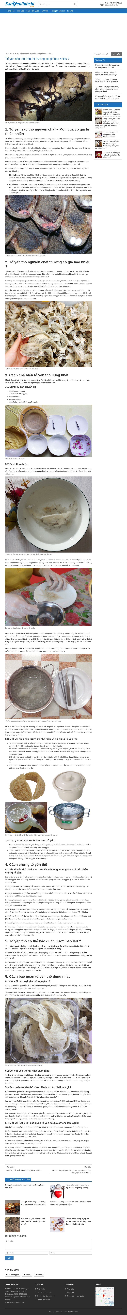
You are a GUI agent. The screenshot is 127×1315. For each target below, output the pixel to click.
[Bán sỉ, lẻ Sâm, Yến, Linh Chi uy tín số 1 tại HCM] (19, 4)
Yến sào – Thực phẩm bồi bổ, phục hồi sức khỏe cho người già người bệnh (70, 1203)
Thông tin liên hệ (43, 1299)
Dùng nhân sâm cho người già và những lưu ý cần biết (25, 1186)
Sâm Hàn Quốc (32, 11)
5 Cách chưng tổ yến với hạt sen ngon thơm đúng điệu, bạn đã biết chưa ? (107, 144)
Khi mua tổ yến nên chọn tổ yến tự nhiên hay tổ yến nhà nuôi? (33, 1221)
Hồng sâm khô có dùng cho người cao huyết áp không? (78, 1186)
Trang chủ (10, 11)
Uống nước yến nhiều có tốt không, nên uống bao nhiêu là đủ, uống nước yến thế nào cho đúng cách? (107, 123)
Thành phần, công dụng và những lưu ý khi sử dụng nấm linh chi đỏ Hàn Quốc (78, 1221)
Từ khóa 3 (39, 1275)
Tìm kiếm (75, 4)
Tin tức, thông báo (44, 1292)
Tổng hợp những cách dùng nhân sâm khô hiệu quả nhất (33, 1203)
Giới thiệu (41, 1289)
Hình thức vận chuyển (45, 1296)
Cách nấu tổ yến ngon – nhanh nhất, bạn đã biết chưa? (111, 154)
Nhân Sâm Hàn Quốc (75, 1296)
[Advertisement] (63, 32)
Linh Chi (45, 11)
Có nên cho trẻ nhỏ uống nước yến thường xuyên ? (110, 134)
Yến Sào (20, 11)
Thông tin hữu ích (58, 11)
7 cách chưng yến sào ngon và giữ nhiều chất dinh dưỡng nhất (111, 112)
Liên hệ (70, 11)
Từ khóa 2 (27, 1275)
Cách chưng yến (12, 1275)
